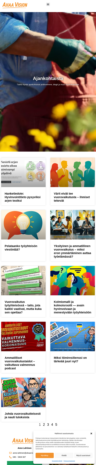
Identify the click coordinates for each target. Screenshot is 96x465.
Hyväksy (44, 455)
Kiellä (64, 455)
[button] (91, 433)
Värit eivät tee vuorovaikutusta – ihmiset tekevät (72, 197)
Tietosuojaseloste (69, 461)
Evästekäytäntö (57, 461)
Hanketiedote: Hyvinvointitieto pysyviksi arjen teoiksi (23, 197)
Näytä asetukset (83, 455)
